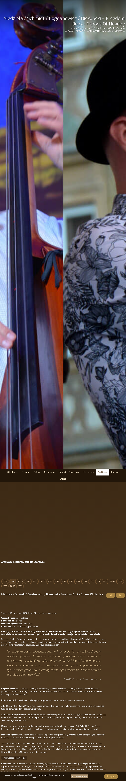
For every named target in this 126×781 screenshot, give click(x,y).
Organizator (49, 472)
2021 (35, 581)
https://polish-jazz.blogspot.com (88, 679)
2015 (71, 581)
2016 (64, 581)
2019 (50, 581)
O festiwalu (12, 472)
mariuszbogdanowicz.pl (14, 758)
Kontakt (115, 472)
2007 (5, 586)
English (62, 478)
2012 (91, 581)
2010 (105, 581)
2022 (27, 581)
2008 (120, 581)
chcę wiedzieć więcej (79, 776)
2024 (12, 581)
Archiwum (103, 472)
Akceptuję (111, 776)
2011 (98, 581)
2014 (78, 581)
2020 (42, 581)
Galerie (37, 472)
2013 (85, 581)
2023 (20, 581)
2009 (112, 581)
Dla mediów (88, 472)
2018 (57, 581)
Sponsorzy (74, 472)
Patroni (62, 472)
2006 (12, 586)
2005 (20, 586)
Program (26, 472)
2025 (5, 581)
